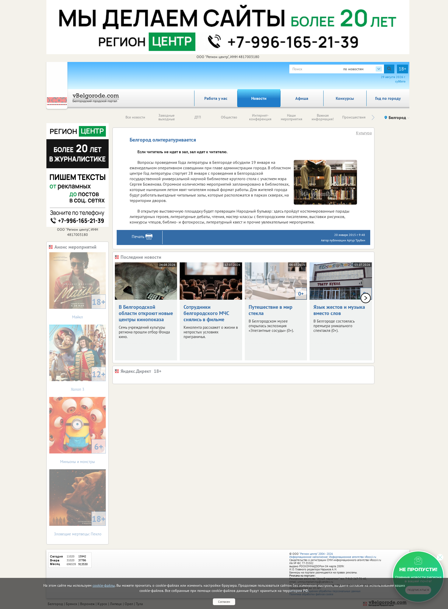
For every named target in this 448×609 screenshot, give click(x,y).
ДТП (197, 117)
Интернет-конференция (260, 117)
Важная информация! (323, 117)
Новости (259, 98)
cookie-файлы (104, 585)
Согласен (224, 602)
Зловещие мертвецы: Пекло (80, 524)
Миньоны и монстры (81, 452)
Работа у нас (215, 98)
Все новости (135, 117)
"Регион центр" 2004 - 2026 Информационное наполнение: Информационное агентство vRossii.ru (332, 555)
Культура (364, 132)
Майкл (89, 307)
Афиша (301, 98)
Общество (229, 117)
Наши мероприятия (291, 117)
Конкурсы (345, 98)
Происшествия (354, 117)
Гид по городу (388, 98)
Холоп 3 (88, 380)
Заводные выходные (166, 117)
